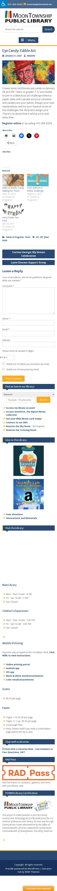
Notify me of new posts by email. (22, 369)
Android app (12, 668)
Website (6, 340)
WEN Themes (32, 871)
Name (6, 318)
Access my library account (20, 407)
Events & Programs (15, 237)
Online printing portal (18, 664)
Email (5, 329)
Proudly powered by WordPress (22, 868)
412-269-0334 (15, 4)
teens (4, 240)
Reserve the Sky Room (18, 426)
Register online (11, 123)
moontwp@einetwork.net (39, 4)
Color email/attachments (20, 679)
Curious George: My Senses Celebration (28, 253)
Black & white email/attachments (24, 675)
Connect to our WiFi (17, 422)
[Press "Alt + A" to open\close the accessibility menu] (3, 4)
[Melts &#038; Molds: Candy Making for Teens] (13, 180)
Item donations (14, 514)
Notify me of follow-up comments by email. (27, 364)
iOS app (10, 672)
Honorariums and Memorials (21, 518)
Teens (27, 237)
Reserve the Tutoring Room (21, 430)
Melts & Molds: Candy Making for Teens (13, 189)
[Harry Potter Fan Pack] (13, 210)
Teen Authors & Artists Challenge (35, 189)
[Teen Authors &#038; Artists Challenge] (38, 180)
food (46, 237)
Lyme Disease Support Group (28, 262)
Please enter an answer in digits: (18, 350)
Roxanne (31, 55)
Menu (31, 40)
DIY (41, 237)
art (37, 237)
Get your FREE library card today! (24, 418)
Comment (8, 286)
